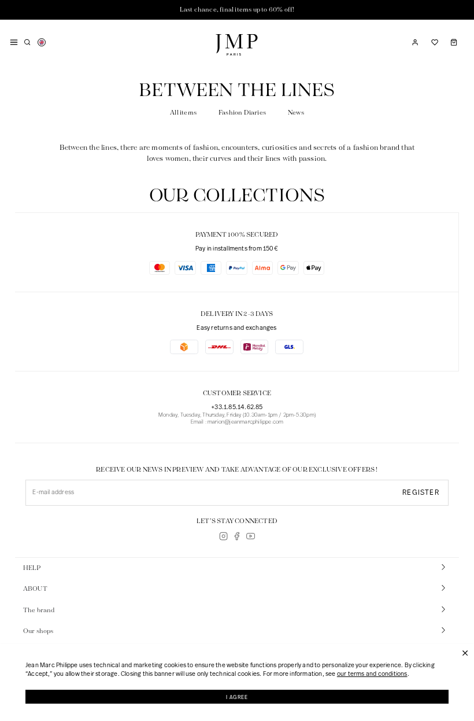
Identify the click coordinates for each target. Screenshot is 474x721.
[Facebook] (236, 536)
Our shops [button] (38, 631)
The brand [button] (39, 610)
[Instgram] (223, 536)
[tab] (237, 568)
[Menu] (14, 42)
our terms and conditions (372, 674)
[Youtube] (250, 536)
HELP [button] (32, 568)
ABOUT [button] (35, 589)
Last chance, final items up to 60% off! (237, 9)
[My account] (415, 42)
